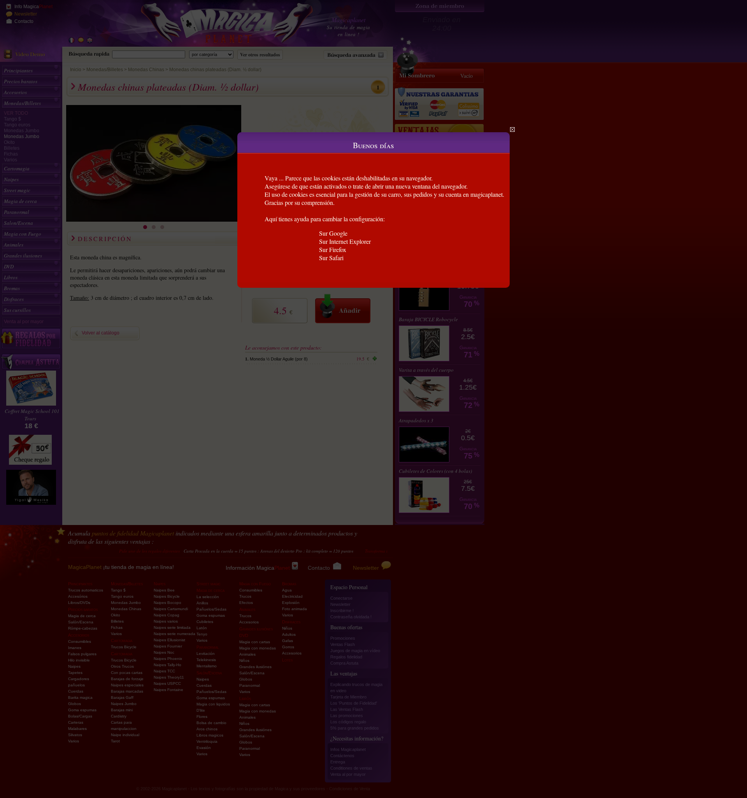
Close (512, 129)
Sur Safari (331, 258)
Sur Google (333, 233)
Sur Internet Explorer (345, 241)
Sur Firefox (332, 249)
